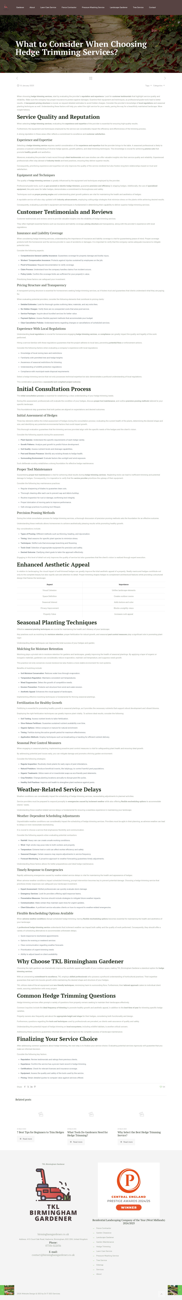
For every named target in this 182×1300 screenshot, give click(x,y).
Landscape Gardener (105, 1237)
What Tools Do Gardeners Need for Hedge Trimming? (87, 1133)
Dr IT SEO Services (52, 1293)
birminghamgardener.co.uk (53, 1234)
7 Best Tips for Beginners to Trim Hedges (40, 1132)
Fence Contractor (103, 1228)
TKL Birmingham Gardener (53, 1164)
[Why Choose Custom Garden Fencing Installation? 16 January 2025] (7, 1290)
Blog (28, 58)
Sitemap (99, 1265)
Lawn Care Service (104, 1251)
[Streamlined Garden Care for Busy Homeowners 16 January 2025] (175, 1290)
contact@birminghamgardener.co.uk (53, 1255)
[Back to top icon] (161, 1294)
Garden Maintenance (105, 1242)
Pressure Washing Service (107, 1255)
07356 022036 (53, 1245)
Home (18, 58)
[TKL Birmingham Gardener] (6, 7)
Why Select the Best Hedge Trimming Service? (139, 1133)
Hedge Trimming (103, 1246)
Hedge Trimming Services (46, 58)
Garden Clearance (103, 1232)
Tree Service (101, 1260)
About (99, 1274)
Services (100, 1269)
